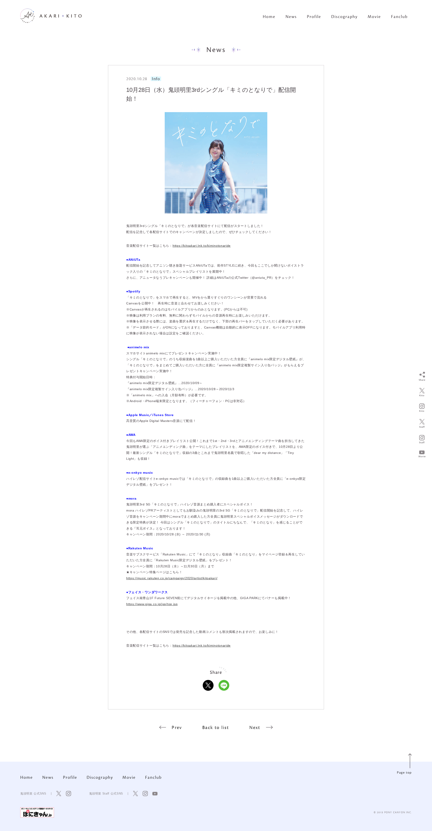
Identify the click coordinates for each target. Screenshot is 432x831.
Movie (374, 16)
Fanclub (399, 16)
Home (269, 16)
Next (254, 728)
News (291, 16)
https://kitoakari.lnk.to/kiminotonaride (202, 245)
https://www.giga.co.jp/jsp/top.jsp (152, 604)
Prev (177, 728)
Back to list (215, 728)
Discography (344, 16)
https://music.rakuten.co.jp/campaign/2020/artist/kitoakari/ (171, 578)
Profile (314, 16)
